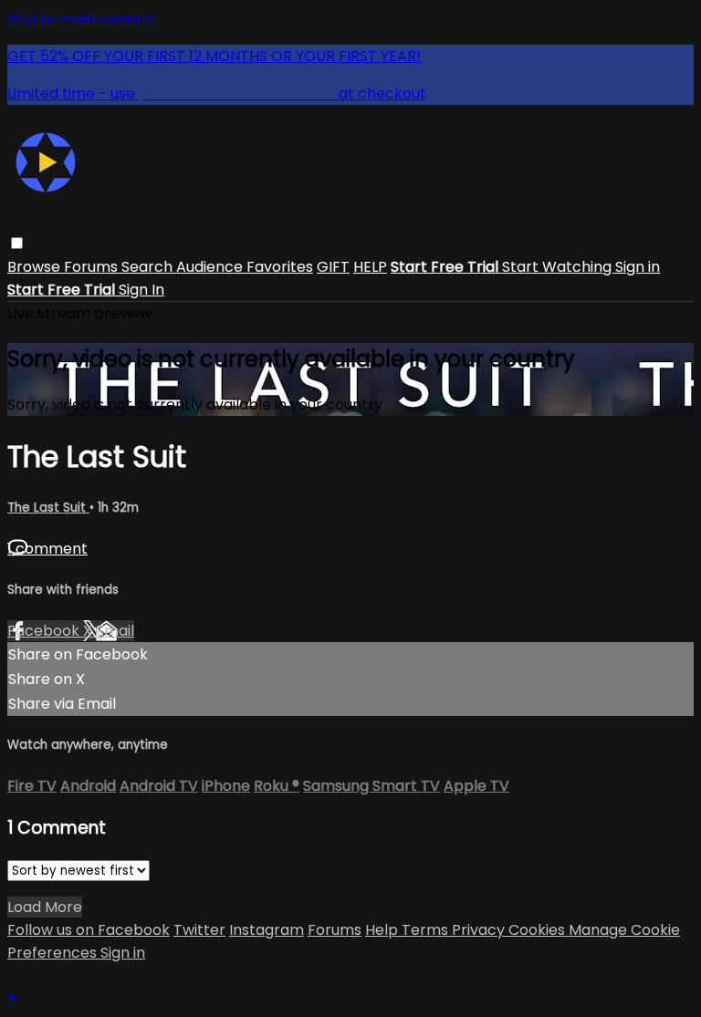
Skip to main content (82, 18)
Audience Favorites (244, 266)
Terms (427, 929)
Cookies (538, 929)
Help (383, 929)
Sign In (141, 289)
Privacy (480, 929)
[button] (17, 243)
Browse (35, 266)
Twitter (199, 929)
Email (115, 630)
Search (148, 266)
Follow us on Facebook (88, 929)
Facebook (45, 630)
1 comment (47, 548)
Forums (92, 266)
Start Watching (558, 266)
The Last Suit (48, 507)
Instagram (266, 929)
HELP (370, 266)
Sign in (637, 266)
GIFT (333, 266)
